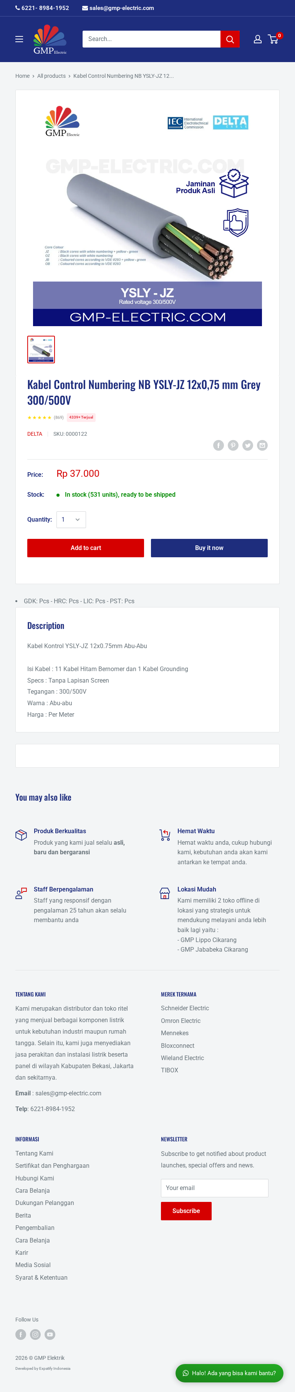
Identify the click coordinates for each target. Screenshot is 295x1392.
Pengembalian (35, 1227)
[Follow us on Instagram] (35, 1334)
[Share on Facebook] (218, 445)
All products (51, 76)
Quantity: (39, 519)
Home (22, 76)
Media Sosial (33, 1265)
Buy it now (209, 548)
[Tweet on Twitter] (247, 445)
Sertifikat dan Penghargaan (52, 1165)
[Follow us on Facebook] (20, 1334)
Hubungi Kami (34, 1178)
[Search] (230, 39)
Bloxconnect (177, 1045)
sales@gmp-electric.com (121, 8)
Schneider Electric (185, 1008)
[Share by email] (262, 445)
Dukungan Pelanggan (44, 1203)
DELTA (34, 434)
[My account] (258, 39)
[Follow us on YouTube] (50, 1334)
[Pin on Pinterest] (233, 445)
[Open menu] (19, 39)
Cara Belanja (32, 1190)
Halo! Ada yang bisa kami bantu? (234, 1373)
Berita (23, 1215)
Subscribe (186, 1211)
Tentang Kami (34, 1153)
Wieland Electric (182, 1058)
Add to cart (86, 548)
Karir (21, 1252)
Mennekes (175, 1033)
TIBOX (169, 1070)
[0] (273, 39)
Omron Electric (181, 1020)
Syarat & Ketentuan (41, 1277)
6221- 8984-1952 (44, 8)
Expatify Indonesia (54, 1368)
